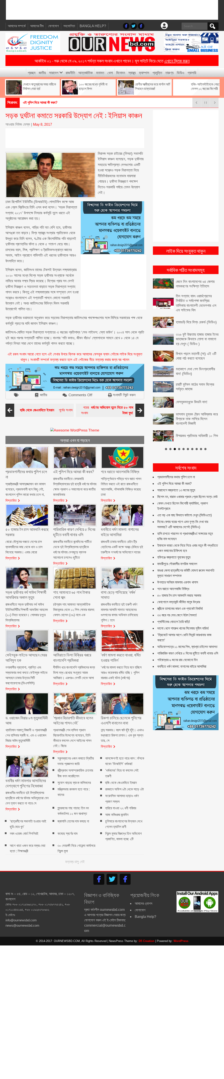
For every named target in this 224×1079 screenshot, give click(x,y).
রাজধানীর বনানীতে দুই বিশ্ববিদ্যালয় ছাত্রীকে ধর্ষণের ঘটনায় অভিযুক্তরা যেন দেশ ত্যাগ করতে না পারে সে (27, 798)
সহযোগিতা (69, 26)
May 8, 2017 (42, 124)
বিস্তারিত (11, 500)
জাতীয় (42, 72)
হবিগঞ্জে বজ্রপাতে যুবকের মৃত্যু (174, 547)
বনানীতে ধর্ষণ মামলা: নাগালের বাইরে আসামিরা (181, 656)
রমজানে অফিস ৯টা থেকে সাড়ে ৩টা (124, 789)
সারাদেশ (53, 72)
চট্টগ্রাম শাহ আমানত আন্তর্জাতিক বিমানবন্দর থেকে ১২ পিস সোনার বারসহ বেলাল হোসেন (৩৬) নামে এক (73, 610)
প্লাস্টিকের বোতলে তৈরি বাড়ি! (173, 611)
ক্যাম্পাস (144, 72)
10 (205, 438)
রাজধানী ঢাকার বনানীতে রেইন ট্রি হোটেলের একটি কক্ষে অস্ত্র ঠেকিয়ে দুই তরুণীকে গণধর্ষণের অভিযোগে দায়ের (122, 547)
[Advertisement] (112, 10)
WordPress (180, 941)
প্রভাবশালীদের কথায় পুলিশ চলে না (176, 466)
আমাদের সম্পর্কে (17, 26)
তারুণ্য (169, 72)
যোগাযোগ (53, 26)
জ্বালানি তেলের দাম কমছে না (73, 821)
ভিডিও (180, 72)
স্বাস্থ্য (132, 72)
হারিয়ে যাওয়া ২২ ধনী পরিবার (120, 808)
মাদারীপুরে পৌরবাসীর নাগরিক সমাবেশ (177, 553)
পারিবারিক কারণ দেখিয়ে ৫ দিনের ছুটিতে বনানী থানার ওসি (187, 643)
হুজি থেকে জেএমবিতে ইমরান (121, 783)
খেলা (110, 72)
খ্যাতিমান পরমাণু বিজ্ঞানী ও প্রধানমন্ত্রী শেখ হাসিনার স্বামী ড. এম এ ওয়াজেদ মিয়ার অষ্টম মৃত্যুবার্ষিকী (26, 735)
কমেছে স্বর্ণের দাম (67, 833)
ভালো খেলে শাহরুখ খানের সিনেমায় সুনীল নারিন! (183, 618)
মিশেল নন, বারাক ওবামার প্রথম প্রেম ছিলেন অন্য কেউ (187, 486)
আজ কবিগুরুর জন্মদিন (116, 815)
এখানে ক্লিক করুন (177, 60)
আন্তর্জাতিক (85, 72)
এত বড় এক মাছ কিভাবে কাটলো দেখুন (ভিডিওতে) (184, 505)
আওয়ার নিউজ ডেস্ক (17, 124)
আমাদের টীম (37, 26)
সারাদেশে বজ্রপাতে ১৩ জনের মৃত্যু (176, 480)
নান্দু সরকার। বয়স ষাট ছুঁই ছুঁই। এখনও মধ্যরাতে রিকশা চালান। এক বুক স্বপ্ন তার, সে (122, 735)
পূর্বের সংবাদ (46, 410)
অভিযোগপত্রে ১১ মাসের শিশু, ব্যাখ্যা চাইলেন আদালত (187, 636)
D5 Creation (146, 941)
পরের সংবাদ (107, 410)
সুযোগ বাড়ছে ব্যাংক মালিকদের (74, 783)
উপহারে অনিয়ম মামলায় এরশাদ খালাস (177, 572)
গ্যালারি (191, 72)
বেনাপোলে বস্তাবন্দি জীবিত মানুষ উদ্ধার (178, 591)
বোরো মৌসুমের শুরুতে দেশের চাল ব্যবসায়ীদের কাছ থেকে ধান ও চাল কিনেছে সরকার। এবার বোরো (23, 547)
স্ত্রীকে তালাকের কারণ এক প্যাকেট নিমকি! (180, 598)
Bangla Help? (93, 26)
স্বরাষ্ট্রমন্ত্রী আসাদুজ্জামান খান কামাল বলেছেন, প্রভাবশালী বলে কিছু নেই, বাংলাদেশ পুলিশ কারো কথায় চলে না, (25, 489)
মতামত (100, 72)
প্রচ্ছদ (31, 72)
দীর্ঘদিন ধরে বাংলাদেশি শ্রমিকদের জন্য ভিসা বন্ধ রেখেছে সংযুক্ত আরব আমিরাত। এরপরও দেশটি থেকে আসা (74, 672)
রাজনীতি (70, 72)
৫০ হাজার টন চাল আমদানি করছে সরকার (179, 585)
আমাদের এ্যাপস (143, 903)
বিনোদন (120, 72)
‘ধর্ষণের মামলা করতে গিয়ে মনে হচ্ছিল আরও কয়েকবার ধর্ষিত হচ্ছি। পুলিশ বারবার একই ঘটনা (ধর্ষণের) (121, 672)
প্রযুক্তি (157, 72)
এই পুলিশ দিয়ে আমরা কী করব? (174, 473)
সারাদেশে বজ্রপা (32, 102)
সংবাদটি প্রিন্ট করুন (124, 395)
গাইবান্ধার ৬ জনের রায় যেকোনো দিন (177, 649)
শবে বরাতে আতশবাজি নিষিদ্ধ (173, 578)
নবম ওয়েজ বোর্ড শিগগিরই (24, 833)
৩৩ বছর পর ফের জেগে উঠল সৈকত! (177, 604)
